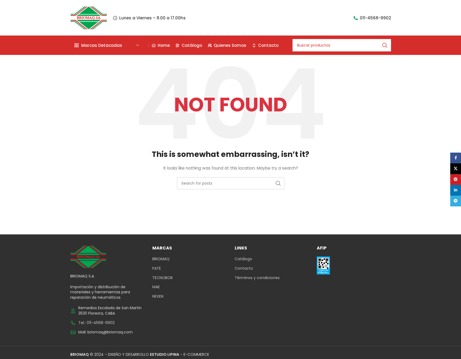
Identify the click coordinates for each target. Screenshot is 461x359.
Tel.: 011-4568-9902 (96, 322)
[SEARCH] (385, 45)
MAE (156, 287)
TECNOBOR (162, 277)
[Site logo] (88, 17)
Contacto (244, 268)
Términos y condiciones (257, 277)
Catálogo (243, 259)
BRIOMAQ (161, 259)
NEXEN (157, 296)
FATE (156, 268)
